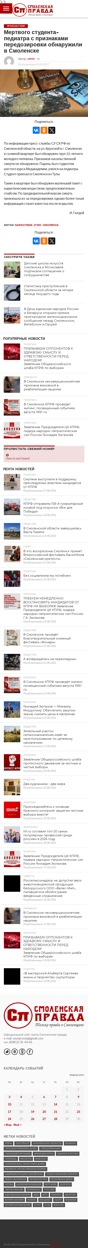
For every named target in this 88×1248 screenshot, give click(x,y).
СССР (37, 1205)
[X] (51, 130)
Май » (17, 1124)
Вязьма (59, 1205)
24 (9, 1119)
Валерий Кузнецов (29, 1184)
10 (9, 1104)
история (50, 1184)
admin (31, 58)
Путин (9, 1184)
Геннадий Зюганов (17, 1153)
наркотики (23, 225)
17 (9, 1111)
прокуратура (38, 1179)
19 (32, 1111)
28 (55, 1119)
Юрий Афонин (14, 1199)
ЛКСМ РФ (26, 1158)
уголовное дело (62, 1179)
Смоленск (51, 225)
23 (78, 1111)
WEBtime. (56, 1244)
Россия (49, 1189)
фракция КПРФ (43, 1153)
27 (44, 1119)
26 (32, 1119)
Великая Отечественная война (25, 1169)
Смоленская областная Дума (25, 1164)
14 (55, 1104)
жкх (36, 1194)
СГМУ (37, 225)
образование (14, 1189)
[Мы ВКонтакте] (14, 1051)
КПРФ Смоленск (15, 1179)
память (56, 1194)
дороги (65, 1184)
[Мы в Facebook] (29, 1051)
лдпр (58, 1199)
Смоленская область (47, 1143)
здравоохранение (17, 1194)
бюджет (45, 1199)
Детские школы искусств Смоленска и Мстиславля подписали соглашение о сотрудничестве (44, 269)
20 (44, 1111)
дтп (45, 1194)
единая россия (67, 1153)
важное (70, 1143)
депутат (70, 1194)
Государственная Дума (21, 1148)
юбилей (70, 1199)
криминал (33, 1189)
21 (55, 1111)
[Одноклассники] (44, 130)
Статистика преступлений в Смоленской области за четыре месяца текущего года (48, 290)
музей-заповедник (17, 1205)
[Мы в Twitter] (7, 1051)
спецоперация (50, 1148)
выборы (40, 1158)
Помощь (11, 1158)
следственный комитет (62, 1174)
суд (47, 1205)
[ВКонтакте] (36, 130)
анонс (31, 1199)
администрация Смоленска (24, 1174)
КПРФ (8, 1143)
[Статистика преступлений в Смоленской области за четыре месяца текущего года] (12, 292)
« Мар (8, 1124)
